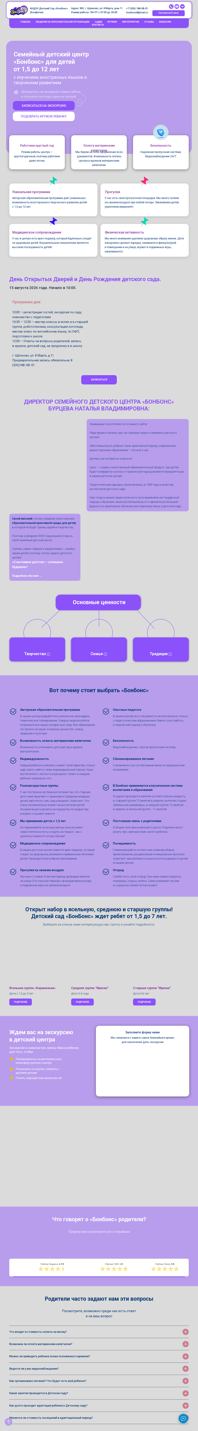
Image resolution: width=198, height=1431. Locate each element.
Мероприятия (130, 22)
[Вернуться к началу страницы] (8, 1422)
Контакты (98, 25)
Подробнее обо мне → (27, 575)
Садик (98, 22)
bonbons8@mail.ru (137, 12)
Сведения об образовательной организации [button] (62, 22)
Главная (25, 22)
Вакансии (165, 22)
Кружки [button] (112, 22)
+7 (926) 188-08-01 (137, 8)
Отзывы (149, 22)
